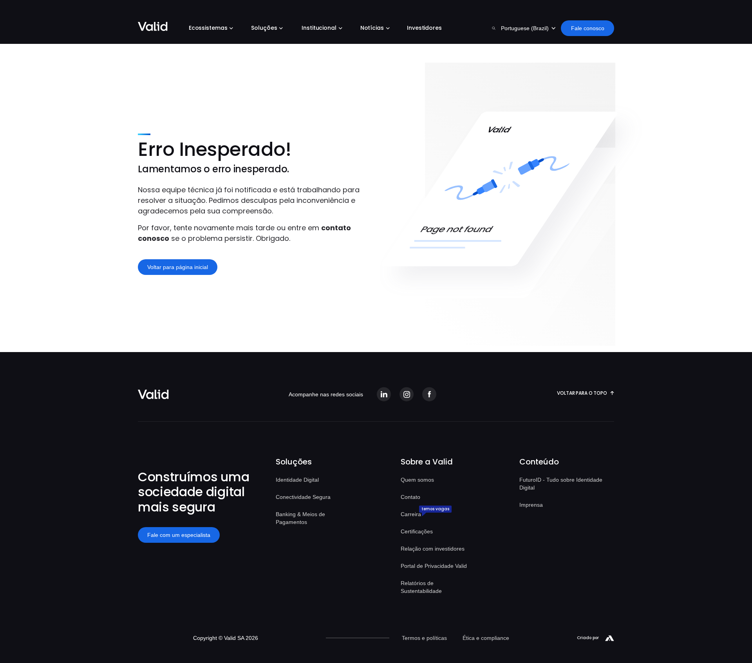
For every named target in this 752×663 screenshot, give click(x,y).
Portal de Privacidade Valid (434, 566)
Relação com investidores (433, 549)
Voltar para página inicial (177, 267)
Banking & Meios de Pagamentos (300, 518)
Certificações (417, 531)
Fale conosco (587, 28)
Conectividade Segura (303, 497)
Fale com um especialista (178, 535)
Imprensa (531, 505)
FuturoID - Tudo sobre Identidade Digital (560, 484)
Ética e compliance (486, 638)
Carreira (411, 514)
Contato (410, 497)
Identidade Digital (297, 480)
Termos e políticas (424, 638)
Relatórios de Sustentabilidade (421, 587)
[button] (209, 28)
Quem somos (417, 480)
